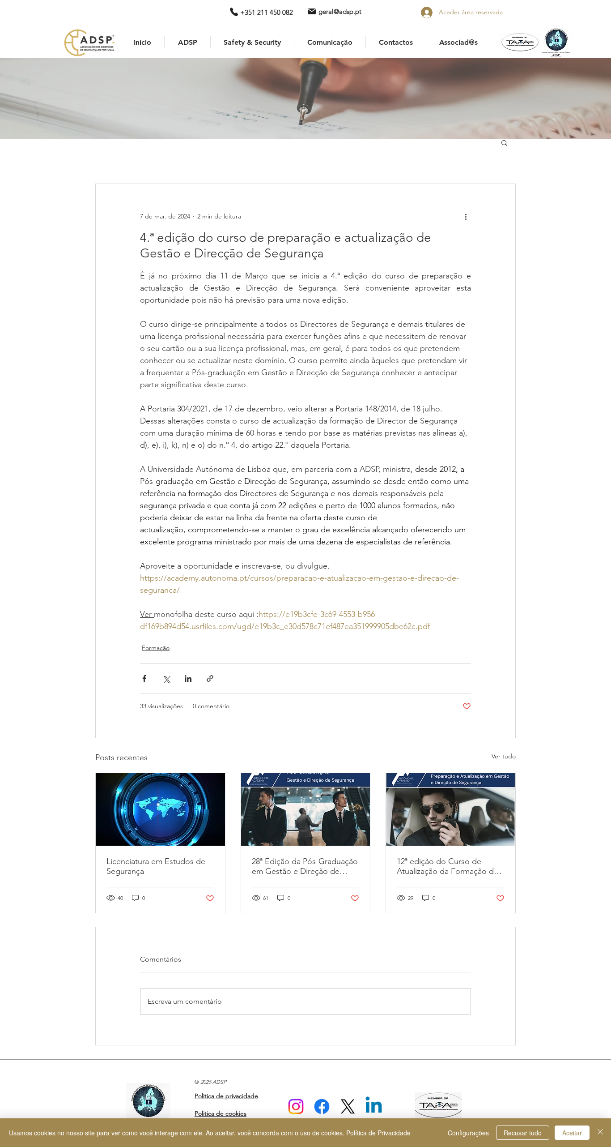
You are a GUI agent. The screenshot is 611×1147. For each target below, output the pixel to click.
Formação (156, 648)
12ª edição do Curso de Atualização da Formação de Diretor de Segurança (447, 866)
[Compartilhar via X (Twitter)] (166, 678)
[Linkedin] (374, 1106)
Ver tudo (504, 756)
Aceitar (572, 1132)
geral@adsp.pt (339, 11)
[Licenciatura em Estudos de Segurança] (160, 809)
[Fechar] (600, 1133)
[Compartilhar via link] (210, 678)
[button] (504, 142)
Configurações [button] (468, 1132)
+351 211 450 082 (266, 12)
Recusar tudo (523, 1132)
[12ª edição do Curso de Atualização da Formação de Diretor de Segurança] (450, 809)
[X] (348, 1106)
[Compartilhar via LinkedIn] (188, 678)
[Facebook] (322, 1106)
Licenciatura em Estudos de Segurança (155, 866)
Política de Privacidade (378, 1132)
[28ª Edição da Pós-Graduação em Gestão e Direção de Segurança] (305, 809)
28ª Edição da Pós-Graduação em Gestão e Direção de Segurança (305, 866)
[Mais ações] (465, 216)
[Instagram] (296, 1106)
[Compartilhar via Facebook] (144, 678)
